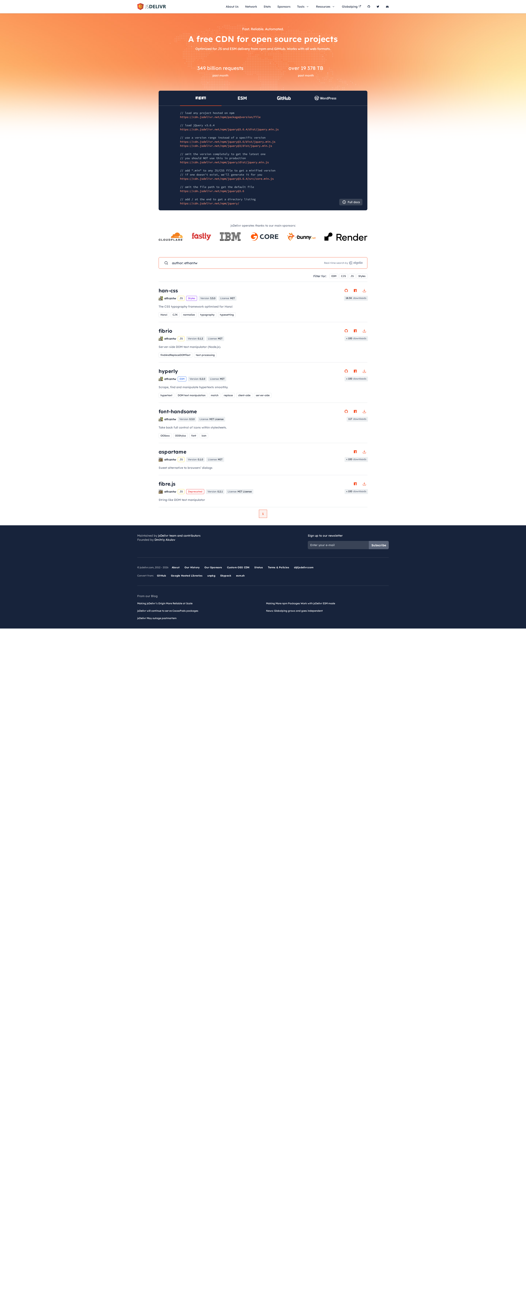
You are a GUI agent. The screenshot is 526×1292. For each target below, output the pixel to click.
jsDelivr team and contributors (179, 535)
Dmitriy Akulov (165, 540)
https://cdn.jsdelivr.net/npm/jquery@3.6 (212, 191)
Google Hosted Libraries (186, 575)
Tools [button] (301, 6)
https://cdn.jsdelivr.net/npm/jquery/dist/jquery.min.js (224, 162)
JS (352, 276)
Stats (267, 6)
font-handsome (178, 411)
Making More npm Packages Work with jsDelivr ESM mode (300, 603)
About (176, 567)
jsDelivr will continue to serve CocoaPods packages (167, 610)
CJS (343, 276)
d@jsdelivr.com (304, 567)
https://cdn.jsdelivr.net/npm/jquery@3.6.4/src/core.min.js (227, 179)
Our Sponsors (213, 567)
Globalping (350, 6)
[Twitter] (378, 6)
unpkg (211, 575)
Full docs (354, 202)
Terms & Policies (278, 567)
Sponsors (284, 6)
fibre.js (167, 484)
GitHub (161, 575)
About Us (232, 6)
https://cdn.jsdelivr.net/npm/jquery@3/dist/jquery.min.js (226, 146)
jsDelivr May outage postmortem (156, 618)
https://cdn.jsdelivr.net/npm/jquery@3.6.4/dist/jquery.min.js (229, 129)
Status (258, 567)
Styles (362, 276)
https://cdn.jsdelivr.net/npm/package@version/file (220, 117)
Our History (192, 567)
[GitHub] (369, 6)
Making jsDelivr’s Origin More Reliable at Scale (165, 603)
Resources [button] (323, 6)
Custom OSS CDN (238, 567)
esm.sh (240, 575)
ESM (333, 276)
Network (251, 6)
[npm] (355, 290)
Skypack (225, 575)
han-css (168, 290)
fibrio (165, 331)
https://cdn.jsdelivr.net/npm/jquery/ (209, 203)
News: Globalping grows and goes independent (294, 610)
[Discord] (387, 6)
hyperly (168, 371)
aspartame (172, 452)
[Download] (364, 290)
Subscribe (378, 545)
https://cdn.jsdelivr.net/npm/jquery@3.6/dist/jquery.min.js (227, 142)
